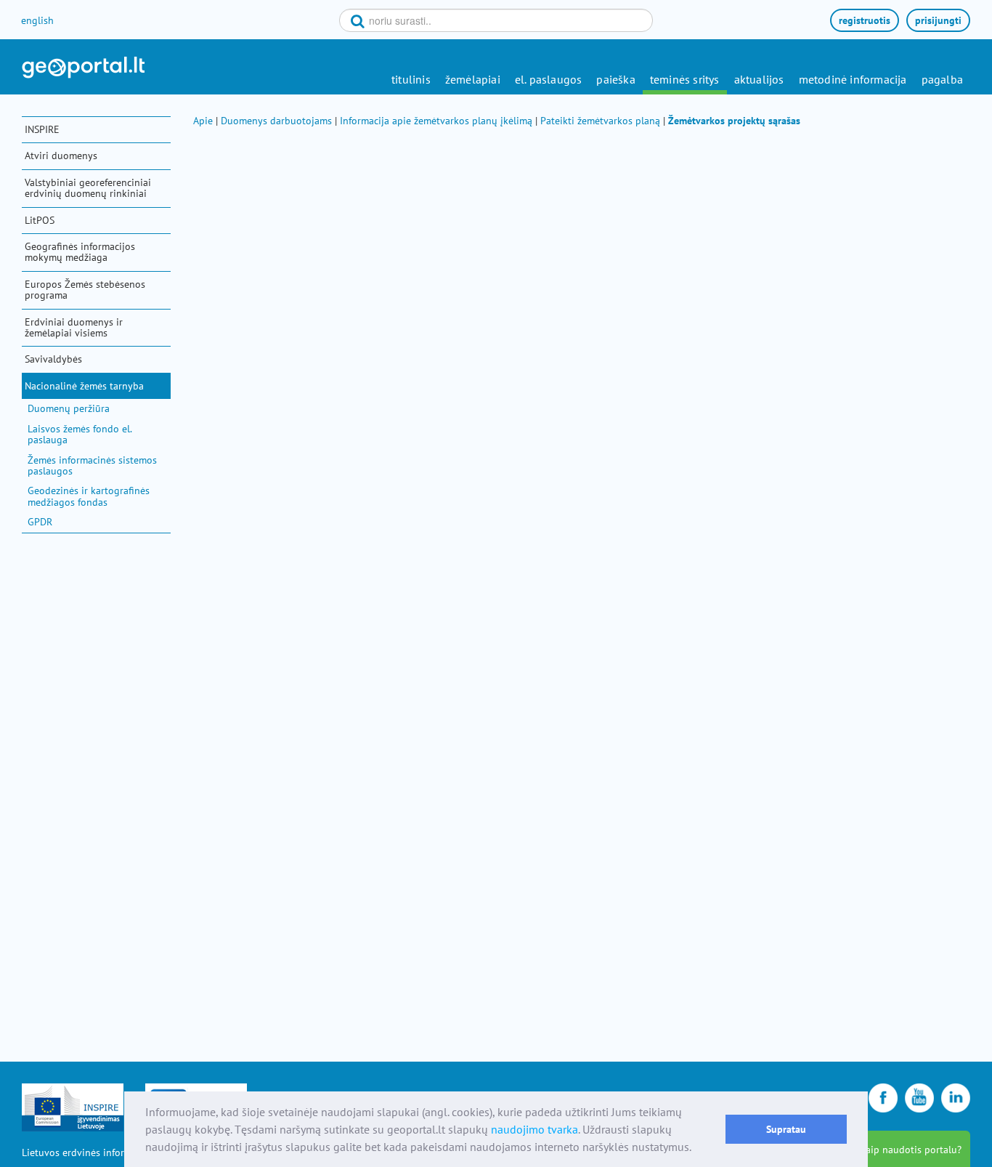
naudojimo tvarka (534, 1129)
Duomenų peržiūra (69, 408)
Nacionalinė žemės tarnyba (84, 385)
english (37, 20)
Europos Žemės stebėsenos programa (85, 290)
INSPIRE (42, 129)
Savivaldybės (53, 359)
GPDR (40, 521)
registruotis (864, 20)
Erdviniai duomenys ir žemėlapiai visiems (74, 327)
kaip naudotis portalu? (911, 1149)
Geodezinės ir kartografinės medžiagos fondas (89, 496)
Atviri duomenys (61, 155)
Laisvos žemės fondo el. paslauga (79, 434)
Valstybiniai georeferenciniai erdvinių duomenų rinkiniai (88, 188)
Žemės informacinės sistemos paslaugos (92, 465)
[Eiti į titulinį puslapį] (83, 67)
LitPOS (39, 220)
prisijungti (938, 20)
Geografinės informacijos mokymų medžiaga (80, 252)
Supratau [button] (786, 1129)
